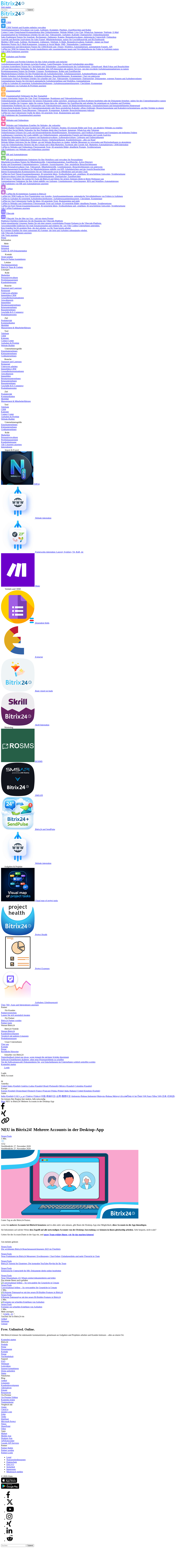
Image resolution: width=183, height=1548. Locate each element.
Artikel (4, 1380)
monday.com (6, 1412)
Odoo (3, 1429)
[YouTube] (10, 1512)
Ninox (3, 1424)
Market (4, 1433)
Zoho (3, 1414)
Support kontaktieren (10, 1368)
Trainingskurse (7, 1402)
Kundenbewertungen (10, 1385)
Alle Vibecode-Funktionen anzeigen (16, 233)
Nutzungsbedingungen (16, 1460)
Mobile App (6, 1436)
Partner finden (7, 1448)
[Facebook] (8, 1497)
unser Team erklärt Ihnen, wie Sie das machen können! (69, 1234)
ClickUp (4, 1409)
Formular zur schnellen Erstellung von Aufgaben (21, 1307)
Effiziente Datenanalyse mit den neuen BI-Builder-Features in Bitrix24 (31, 1297)
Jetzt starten (6, 7)
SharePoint (5, 1426)
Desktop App (6, 1438)
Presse (3, 1354)
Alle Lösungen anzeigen (11, 444)
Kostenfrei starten (8, 1064)
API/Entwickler (7, 1441)
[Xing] (9, 1526)
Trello (3, 1416)
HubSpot (5, 1419)
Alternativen (6, 1388)
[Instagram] (9, 1519)
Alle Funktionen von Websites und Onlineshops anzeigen (25, 149)
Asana (3, 1407)
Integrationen (6, 447)
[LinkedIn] (9, 1533)
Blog (3, 1101)
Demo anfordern (8, 1371)
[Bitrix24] (12, 5)
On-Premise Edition (9, 1397)
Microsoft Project (8, 1421)
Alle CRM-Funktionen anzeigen (14, 51)
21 (12, 1314)
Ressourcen (6, 1392)
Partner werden (7, 1450)
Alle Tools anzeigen (9, 235)
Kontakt (4, 1351)
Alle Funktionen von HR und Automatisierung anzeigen (24, 184)
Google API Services (10, 1443)
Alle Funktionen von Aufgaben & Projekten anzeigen (23, 86)
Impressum (11, 1469)
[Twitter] (9, 1504)
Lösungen (5, 1383)
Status (3, 1373)
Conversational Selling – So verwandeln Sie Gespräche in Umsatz (29, 1287)
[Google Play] (10, 1488)
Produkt (4, 1344)
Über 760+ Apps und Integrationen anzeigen (20, 1005)
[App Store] (9, 1482)
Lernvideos (6, 1366)
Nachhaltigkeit (7, 1356)
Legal (8, 1457)
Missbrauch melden (14, 1472)
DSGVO (10, 1464)
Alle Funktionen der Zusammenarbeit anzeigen (21, 115)
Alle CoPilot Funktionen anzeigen (15, 208)
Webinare (5, 1364)
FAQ (3, 1361)
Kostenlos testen (8, 1400)
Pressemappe (6, 1349)
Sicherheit (10, 1467)
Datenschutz (11, 1462)
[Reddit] (9, 1541)
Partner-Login (7, 1453)
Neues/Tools (6, 1136)
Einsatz (4, 1390)
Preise (3, 238)
